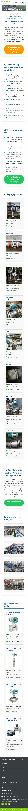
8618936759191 (7, 790)
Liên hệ (3, 777)
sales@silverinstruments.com (10, 796)
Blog (2, 770)
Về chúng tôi (4, 774)
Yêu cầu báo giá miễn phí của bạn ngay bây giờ (14, 49)
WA (15, 809)
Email (6, 809)
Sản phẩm (4, 763)
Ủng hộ (3, 767)
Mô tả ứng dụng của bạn (15, 503)
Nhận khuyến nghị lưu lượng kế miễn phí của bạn (14, 179)
